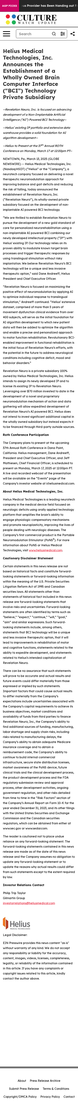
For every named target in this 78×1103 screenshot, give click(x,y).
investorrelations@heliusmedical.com (29, 903)
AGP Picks (9, 5)
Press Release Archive (45, 1080)
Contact (69, 1096)
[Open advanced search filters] (62, 34)
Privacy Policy (50, 1096)
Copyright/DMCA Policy (20, 1096)
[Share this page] (72, 33)
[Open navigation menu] (6, 33)
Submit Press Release (24, 1088)
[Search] (54, 34)
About (22, 1080)
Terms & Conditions (56, 1088)
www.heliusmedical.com (45, 550)
